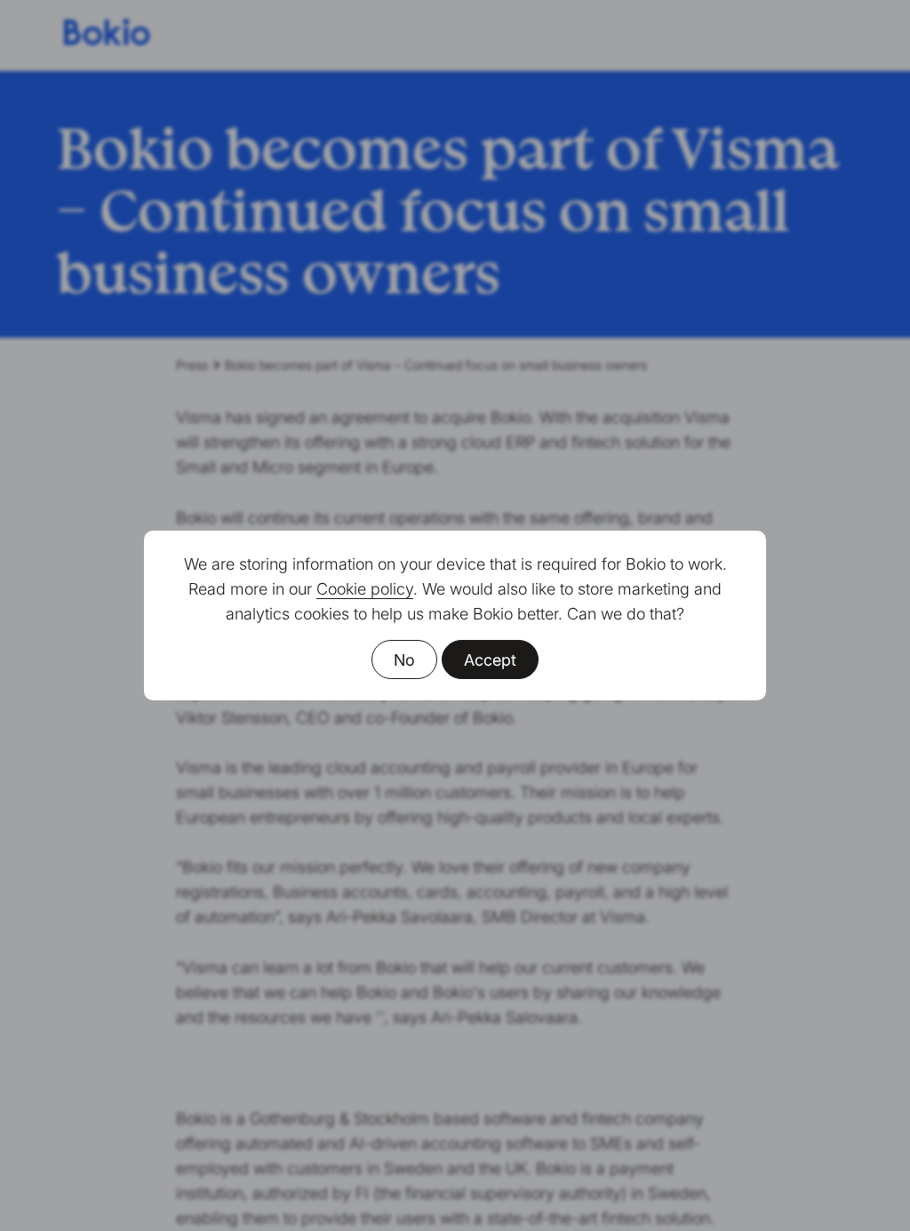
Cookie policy (364, 589)
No (404, 660)
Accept (490, 660)
